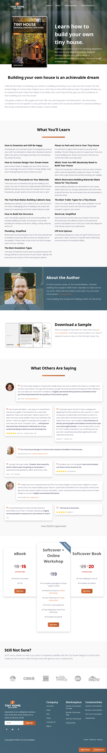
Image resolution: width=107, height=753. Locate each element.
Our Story (50, 706)
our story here (64, 294)
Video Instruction (57, 599)
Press (48, 718)
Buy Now (20, 591)
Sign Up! (29, 723)
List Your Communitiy (93, 714)
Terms (86, 739)
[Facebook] (7, 729)
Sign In (48, 726)
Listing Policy (71, 723)
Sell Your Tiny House (73, 719)
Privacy (99, 739)
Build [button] (58, 5)
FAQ (47, 714)
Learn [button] (48, 5)
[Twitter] (12, 729)
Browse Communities (93, 710)
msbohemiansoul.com (40, 454)
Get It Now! (85, 750)
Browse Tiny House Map (73, 713)
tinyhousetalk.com (31, 399)
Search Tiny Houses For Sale (73, 707)
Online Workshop (57, 591)
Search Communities (93, 706)
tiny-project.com (33, 497)
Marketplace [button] (70, 5)
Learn (48, 710)
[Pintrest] (18, 729)
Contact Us (50, 722)
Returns (93, 739)
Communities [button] (87, 5)
